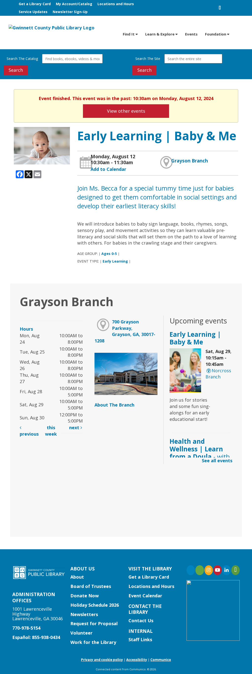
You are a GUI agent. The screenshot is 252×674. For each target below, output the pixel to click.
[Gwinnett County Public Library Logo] (51, 27)
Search (16, 70)
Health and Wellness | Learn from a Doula (200, 453)
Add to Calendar (108, 169)
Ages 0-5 (109, 253)
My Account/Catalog (74, 3)
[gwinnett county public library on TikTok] (235, 570)
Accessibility (136, 659)
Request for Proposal (94, 623)
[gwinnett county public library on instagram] (209, 570)
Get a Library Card (35, 3)
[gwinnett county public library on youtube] (217, 570)
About (77, 577)
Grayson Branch (189, 161)
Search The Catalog (22, 58)
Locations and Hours (115, 3)
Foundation (216, 34)
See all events (217, 460)
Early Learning (115, 261)
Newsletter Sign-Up (70, 11)
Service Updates (33, 11)
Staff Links (140, 639)
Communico (160, 659)
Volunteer (81, 633)
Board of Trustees (90, 586)
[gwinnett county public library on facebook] (191, 570)
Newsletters (84, 614)
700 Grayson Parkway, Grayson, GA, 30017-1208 (124, 331)
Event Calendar (145, 596)
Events (191, 34)
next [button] (74, 427)
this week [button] (51, 431)
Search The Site (147, 58)
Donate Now (84, 596)
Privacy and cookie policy (102, 659)
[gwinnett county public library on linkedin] (226, 570)
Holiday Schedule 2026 (94, 605)
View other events (126, 111)
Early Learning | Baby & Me (195, 338)
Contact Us (140, 620)
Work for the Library (93, 642)
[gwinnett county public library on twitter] (199, 570)
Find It (129, 34)
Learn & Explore (160, 34)
